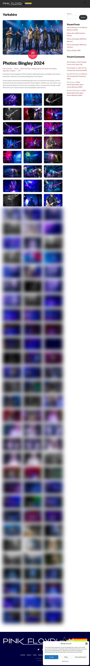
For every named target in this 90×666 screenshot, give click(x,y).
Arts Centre (27, 68)
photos (39, 68)
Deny (66, 657)
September (6, 70)
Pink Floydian (7, 68)
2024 (22, 68)
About (29, 655)
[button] (86, 643)
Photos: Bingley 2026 (73, 50)
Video (35, 655)
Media (40, 655)
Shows (22, 655)
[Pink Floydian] (17, 4)
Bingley (34, 68)
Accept (51, 657)
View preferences (80, 657)
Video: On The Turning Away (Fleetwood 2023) (77, 76)
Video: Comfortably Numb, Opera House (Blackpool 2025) (75, 84)
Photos (16, 68)
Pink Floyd (45, 68)
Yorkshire (12, 70)
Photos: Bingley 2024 (23, 63)
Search (69, 13)
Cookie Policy (65, 661)
